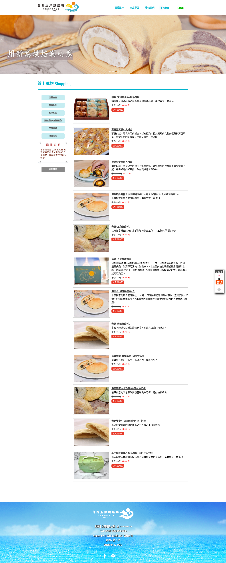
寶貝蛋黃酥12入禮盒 (121, 129)
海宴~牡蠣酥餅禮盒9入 (123, 291)
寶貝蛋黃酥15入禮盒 (121, 162)
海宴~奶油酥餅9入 (120, 324)
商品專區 (134, 7)
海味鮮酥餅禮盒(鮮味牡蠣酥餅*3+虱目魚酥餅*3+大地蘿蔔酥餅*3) (144, 194)
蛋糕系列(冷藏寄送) (53, 120)
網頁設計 (108, 545)
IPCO (119, 545)
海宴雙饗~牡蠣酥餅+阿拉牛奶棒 (127, 356)
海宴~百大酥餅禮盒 (121, 259)
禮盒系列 (53, 105)
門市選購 (53, 128)
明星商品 (53, 97)
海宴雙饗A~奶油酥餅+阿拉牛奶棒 (128, 421)
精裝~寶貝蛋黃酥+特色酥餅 (125, 97)
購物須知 (53, 136)
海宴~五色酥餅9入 (120, 226)
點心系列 (53, 113)
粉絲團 (165, 7)
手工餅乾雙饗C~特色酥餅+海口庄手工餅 (132, 453)
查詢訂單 (53, 169)
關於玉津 (119, 7)
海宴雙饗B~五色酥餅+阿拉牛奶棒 (128, 388)
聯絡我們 (150, 7)
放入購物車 (118, 110)
